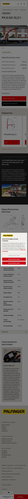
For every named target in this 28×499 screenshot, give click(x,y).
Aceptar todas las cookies (14, 259)
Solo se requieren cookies (14, 263)
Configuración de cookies (14, 255)
